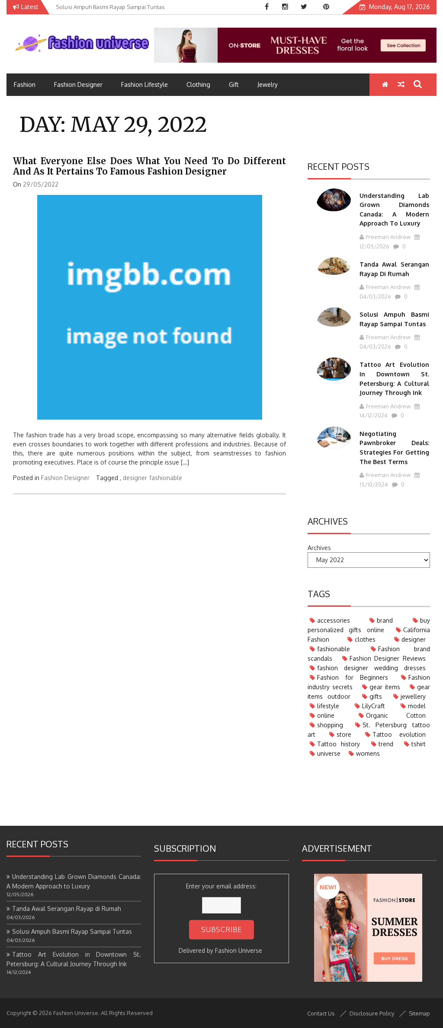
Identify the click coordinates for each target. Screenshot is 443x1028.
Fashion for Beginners (352, 677)
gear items (385, 687)
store (344, 734)
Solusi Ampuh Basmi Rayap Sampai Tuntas (72, 931)
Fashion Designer (78, 84)
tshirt (418, 744)
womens (368, 753)
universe (328, 753)
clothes (365, 639)
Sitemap (419, 1013)
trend (386, 744)
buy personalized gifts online (369, 625)
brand (385, 620)
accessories (333, 620)
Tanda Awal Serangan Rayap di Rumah (66, 908)
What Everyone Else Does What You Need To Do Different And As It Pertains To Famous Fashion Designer (149, 166)
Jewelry (267, 84)
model (417, 706)
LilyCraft (373, 706)
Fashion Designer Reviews (388, 658)
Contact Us (321, 1013)
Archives (319, 547)
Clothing (198, 84)
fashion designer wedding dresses (371, 668)
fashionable (165, 477)
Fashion (24, 84)
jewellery (413, 696)
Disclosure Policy (372, 1013)
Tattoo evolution (399, 734)
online (325, 715)
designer (135, 477)
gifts (375, 696)
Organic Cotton (396, 715)
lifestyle (328, 706)
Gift (234, 84)
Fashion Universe (238, 950)
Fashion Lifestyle (144, 84)
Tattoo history (338, 744)
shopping (330, 725)
